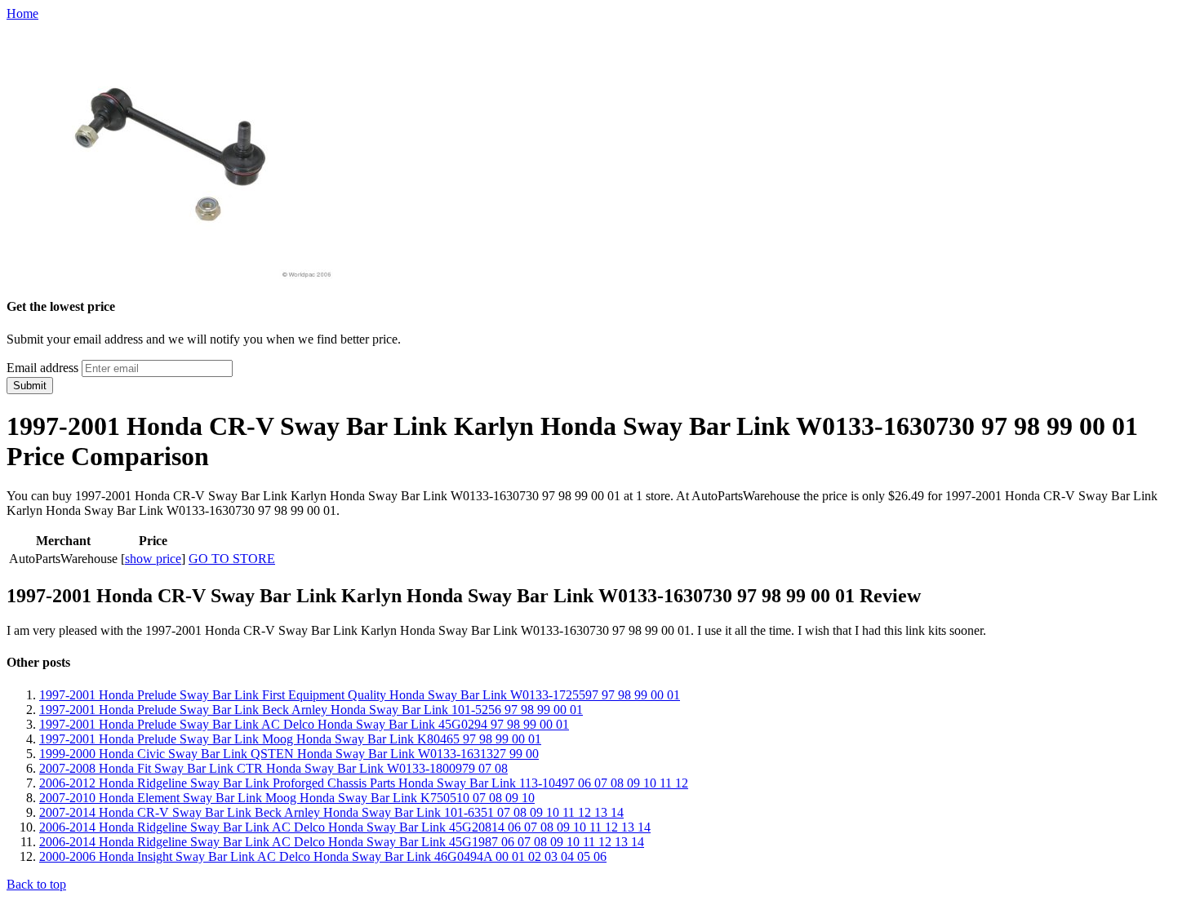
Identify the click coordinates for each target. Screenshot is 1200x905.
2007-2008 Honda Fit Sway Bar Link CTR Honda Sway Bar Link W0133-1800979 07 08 (273, 768)
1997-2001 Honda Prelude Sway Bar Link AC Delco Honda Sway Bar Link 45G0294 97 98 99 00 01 (304, 724)
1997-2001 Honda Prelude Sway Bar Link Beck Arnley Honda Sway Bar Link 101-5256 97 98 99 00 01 (311, 709)
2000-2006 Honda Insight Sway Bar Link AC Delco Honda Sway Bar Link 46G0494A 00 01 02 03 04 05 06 (323, 856)
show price (153, 559)
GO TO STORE (232, 559)
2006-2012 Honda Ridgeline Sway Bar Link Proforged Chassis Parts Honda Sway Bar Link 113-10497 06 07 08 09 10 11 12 (363, 783)
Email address (42, 368)
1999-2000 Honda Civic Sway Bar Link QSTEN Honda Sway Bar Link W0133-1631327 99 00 (289, 754)
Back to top (36, 884)
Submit (30, 385)
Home (22, 13)
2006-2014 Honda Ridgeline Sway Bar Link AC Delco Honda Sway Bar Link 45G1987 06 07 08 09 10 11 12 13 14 (341, 842)
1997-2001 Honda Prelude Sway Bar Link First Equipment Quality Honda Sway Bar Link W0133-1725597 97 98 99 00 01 (359, 695)
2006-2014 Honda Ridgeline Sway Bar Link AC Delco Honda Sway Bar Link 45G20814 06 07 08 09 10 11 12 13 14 (345, 827)
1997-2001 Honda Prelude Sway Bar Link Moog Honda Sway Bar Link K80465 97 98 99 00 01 (290, 739)
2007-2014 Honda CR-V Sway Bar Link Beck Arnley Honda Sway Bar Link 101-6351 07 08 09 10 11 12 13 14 (331, 812)
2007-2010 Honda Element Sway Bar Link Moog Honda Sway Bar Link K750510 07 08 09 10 (287, 798)
